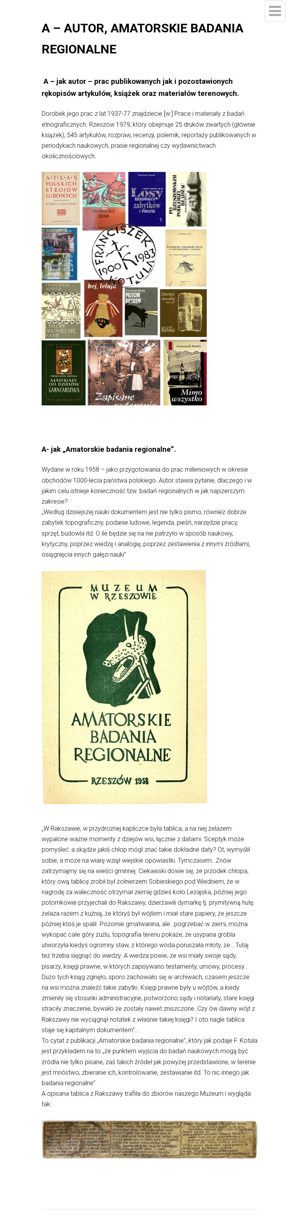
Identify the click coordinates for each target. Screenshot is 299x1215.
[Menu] (275, 11)
